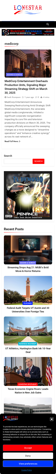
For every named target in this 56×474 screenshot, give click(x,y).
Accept (28, 447)
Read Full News (11, 141)
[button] (51, 419)
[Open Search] (48, 24)
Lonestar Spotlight (27, 384)
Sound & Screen (14, 74)
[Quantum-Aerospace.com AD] (28, 32)
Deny (28, 455)
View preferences (28, 463)
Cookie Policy (26, 470)
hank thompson (14, 97)
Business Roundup (27, 344)
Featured (28, 303)
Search (8, 155)
